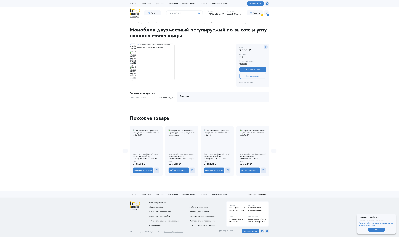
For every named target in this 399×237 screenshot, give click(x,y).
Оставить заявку (255, 3)
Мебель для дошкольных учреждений (165, 220)
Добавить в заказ (253, 69)
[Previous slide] (125, 151)
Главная (132, 23)
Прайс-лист (159, 3)
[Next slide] (273, 151)
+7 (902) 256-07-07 (216, 14)
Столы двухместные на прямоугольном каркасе (193, 23)
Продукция (141, 23)
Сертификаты (146, 3)
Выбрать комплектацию (143, 170)
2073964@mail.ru (234, 14)
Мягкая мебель (155, 225)
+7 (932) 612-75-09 (236, 210)
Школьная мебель (153, 23)
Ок (376, 229)
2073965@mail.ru (255, 210)
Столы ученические (169, 23)
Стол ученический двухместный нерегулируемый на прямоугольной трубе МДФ (217, 156)
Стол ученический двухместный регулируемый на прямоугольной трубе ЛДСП (253, 156)
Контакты (204, 3)
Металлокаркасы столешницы (202, 216)
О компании (173, 3)
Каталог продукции (157, 202)
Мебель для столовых (199, 207)
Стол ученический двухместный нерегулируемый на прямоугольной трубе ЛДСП (146, 156)
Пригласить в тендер (219, 3)
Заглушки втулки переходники (202, 220)
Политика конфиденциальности (173, 232)
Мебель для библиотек (199, 211)
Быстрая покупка (252, 76)
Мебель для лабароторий (160, 211)
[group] (156, 62)
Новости (133, 3)
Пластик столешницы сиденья (202, 225)
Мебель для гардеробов (159, 216)
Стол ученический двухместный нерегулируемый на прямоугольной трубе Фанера (182, 156)
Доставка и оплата (189, 3)
